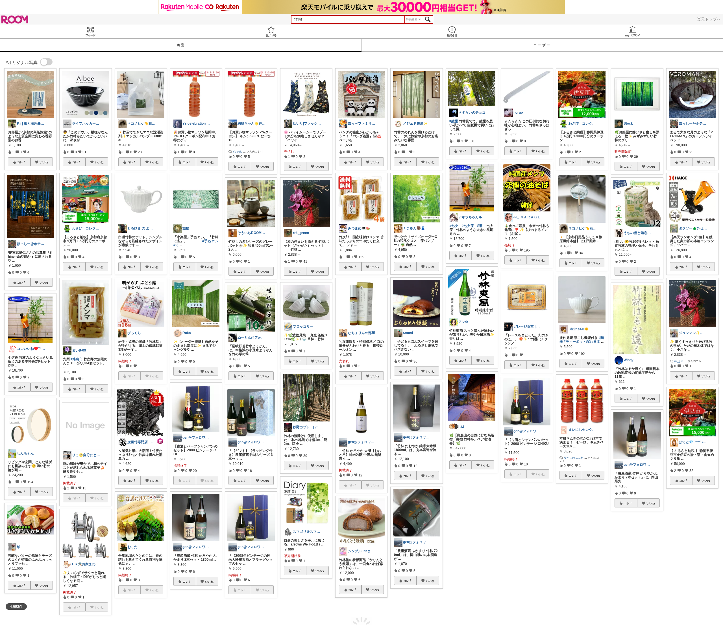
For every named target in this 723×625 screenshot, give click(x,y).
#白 (588, 342)
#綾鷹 (453, 121)
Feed (90, 31)
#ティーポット (575, 342)
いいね (44, 162)
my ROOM (632, 31)
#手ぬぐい (210, 241)
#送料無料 (625, 571)
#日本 (595, 342)
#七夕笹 (467, 226)
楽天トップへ (709, 19)
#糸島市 (77, 359)
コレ (20, 162)
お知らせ (452, 31)
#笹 (479, 226)
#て (176, 245)
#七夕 (453, 226)
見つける (271, 31)
